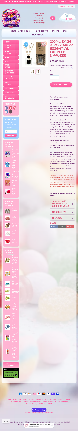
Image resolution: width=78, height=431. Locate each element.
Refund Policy (63, 401)
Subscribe (11, 135)
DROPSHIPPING (15, 401)
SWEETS (56, 31)
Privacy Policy (31, 404)
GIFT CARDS (9, 88)
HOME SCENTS (42, 31)
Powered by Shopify (39, 414)
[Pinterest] (10, 108)
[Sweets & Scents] (11, 18)
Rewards (48, 399)
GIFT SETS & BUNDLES (12, 72)
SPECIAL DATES (12, 66)
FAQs (15, 399)
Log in (62, 6)
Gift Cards (23, 399)
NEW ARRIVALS (39, 35)
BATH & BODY (25, 31)
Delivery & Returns (36, 399)
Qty (51, 74)
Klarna (25, 401)
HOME (13, 31)
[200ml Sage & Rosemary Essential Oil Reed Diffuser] (32, 71)
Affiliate (67, 399)
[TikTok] (10, 111)
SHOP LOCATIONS (45, 404)
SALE (65, 31)
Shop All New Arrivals (11, 365)
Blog (9, 399)
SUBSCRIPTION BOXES (9, 78)
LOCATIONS (9, 92)
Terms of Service (49, 401)
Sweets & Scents (38, 412)
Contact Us (57, 399)
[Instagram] (14, 108)
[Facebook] (6, 108)
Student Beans (35, 401)
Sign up (70, 6)
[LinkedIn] (6, 111)
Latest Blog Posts (12, 97)
